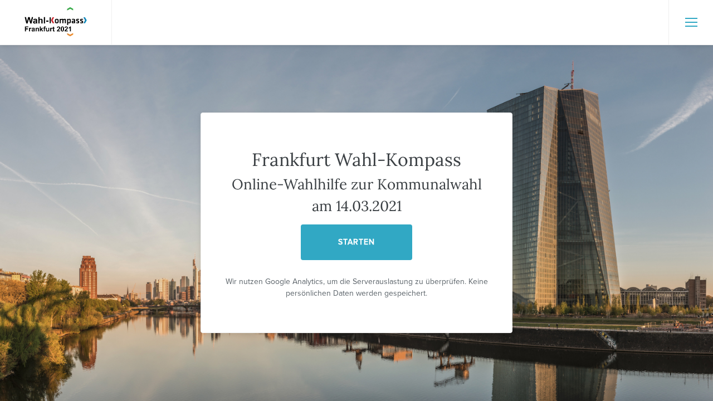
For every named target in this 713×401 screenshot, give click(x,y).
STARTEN (356, 242)
